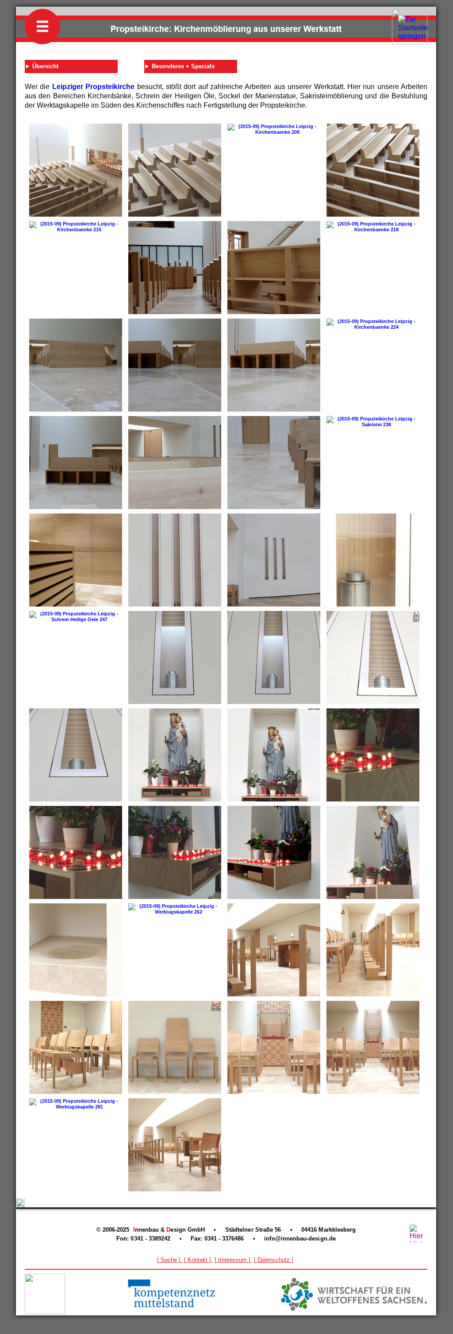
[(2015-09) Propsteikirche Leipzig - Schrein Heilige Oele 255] (75, 754)
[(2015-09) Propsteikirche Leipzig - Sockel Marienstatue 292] (273, 852)
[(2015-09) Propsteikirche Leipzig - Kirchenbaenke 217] (273, 267)
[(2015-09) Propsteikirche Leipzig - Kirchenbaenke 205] (75, 170)
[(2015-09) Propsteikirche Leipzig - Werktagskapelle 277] (372, 1047)
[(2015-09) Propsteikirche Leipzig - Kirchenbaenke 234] (273, 462)
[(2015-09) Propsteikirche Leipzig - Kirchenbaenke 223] (273, 365)
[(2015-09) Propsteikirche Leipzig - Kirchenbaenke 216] (174, 267)
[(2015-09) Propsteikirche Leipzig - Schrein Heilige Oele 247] (75, 616)
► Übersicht (41, 66)
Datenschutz (273, 1259)
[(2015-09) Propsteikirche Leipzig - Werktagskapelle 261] (75, 949)
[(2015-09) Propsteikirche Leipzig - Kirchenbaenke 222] (174, 365)
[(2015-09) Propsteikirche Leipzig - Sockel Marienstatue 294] (372, 852)
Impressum (232, 1259)
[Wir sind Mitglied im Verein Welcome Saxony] (354, 1308)
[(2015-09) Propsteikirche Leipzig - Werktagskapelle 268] (174, 1047)
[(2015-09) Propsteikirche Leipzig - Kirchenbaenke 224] (372, 324)
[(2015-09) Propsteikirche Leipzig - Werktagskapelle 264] (372, 949)
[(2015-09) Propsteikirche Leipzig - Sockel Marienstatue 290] (174, 852)
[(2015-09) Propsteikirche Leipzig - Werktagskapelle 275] (273, 1047)
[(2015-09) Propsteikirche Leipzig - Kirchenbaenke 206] (174, 170)
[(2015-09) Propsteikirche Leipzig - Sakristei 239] (75, 560)
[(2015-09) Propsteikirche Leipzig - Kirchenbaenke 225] (75, 462)
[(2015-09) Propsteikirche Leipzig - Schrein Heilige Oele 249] (174, 657)
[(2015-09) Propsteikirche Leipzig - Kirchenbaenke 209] (273, 129)
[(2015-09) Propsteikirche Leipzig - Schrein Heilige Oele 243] (273, 560)
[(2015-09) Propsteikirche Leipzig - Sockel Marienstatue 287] (75, 852)
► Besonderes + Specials (179, 66)
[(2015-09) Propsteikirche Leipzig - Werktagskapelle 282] (174, 1144)
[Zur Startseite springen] (413, 36)
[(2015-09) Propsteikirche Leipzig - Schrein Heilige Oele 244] (372, 560)
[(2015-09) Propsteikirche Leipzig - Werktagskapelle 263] (273, 949)
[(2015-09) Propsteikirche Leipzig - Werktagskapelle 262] (174, 909)
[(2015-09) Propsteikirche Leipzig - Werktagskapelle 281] (75, 1104)
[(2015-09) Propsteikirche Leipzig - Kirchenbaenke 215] (75, 227)
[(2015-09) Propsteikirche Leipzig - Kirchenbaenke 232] (174, 462)
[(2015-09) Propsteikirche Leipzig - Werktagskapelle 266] (75, 1047)
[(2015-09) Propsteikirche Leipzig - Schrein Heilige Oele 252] (372, 657)
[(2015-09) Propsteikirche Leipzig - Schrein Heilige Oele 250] (273, 657)
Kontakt (197, 1259)
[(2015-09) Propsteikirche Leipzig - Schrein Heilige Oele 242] (174, 560)
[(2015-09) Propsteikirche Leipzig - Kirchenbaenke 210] (372, 170)
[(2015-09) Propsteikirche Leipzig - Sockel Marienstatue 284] (273, 754)
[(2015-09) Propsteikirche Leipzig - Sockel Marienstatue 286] (372, 754)
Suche (169, 1259)
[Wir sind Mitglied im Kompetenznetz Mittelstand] (172, 1308)
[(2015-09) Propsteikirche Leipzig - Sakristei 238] (372, 422)
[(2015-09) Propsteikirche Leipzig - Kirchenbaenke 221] (75, 365)
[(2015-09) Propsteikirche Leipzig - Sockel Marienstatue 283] (174, 754)
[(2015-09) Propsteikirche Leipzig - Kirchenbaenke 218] (372, 227)
